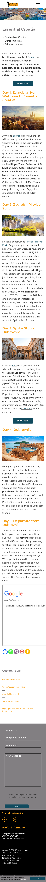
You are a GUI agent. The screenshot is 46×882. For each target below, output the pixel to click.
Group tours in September (13, 687)
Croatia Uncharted (10, 694)
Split (14, 366)
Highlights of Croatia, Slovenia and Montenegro (17, 710)
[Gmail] (22, 651)
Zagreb (17, 136)
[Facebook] (5, 651)
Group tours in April (11, 680)
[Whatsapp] (10, 651)
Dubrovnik (26, 408)
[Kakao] (27, 651)
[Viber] (16, 651)
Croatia (31, 57)
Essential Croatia (18, 29)
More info (23, 879)
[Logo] (12, 4)
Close (37, 878)
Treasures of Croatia (11, 701)
